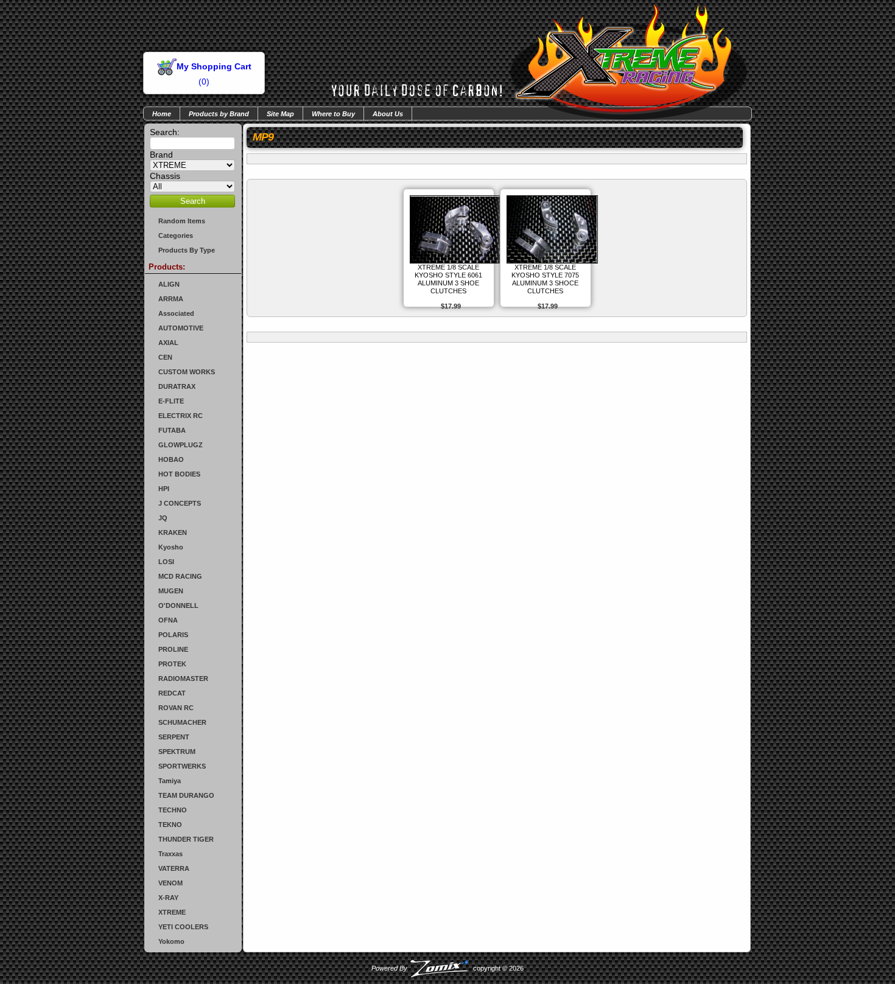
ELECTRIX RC (180, 415)
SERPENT (173, 737)
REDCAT (172, 693)
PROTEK (172, 664)
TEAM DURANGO (186, 795)
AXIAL (168, 342)
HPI (163, 488)
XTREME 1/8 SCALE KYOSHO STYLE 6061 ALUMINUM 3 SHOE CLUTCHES (448, 279)
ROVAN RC (176, 707)
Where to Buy (333, 113)
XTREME (172, 912)
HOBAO (171, 459)
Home (161, 113)
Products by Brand (219, 113)
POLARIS (173, 634)
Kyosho (170, 547)
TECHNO (172, 810)
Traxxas (170, 853)
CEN (165, 357)
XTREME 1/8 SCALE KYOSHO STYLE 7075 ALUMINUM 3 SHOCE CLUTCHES (545, 279)
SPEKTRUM (176, 751)
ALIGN (169, 284)
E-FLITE (171, 401)
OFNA (168, 620)
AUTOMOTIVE (180, 328)
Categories (175, 235)
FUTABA (172, 430)
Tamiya (169, 780)
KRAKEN (172, 532)
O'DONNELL (178, 605)
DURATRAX (176, 386)
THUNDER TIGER (186, 839)
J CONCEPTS (179, 503)
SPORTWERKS (182, 766)
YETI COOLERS (183, 926)
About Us (388, 113)
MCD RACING (180, 576)
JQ (162, 518)
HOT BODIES (179, 474)
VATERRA (173, 868)
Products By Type (186, 250)
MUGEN (170, 591)
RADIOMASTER (183, 678)
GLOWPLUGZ (180, 444)
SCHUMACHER (182, 722)
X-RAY (168, 897)
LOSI (166, 561)
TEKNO (170, 824)
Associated (176, 313)
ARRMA (170, 298)
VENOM (170, 883)
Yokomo (171, 941)
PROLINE (173, 649)
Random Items (181, 221)
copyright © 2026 (447, 968)
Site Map (280, 113)
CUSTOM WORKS (186, 371)
